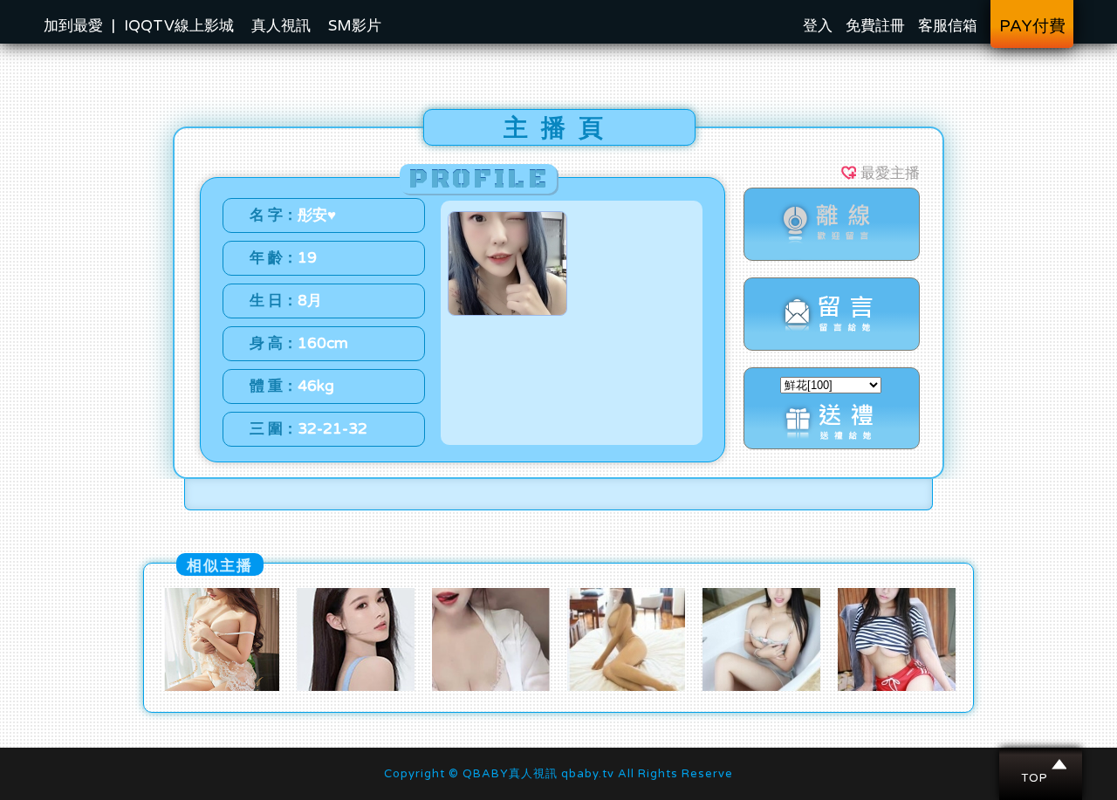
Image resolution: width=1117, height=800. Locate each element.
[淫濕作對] (491, 686)
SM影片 (354, 26)
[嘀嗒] (897, 686)
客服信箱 (947, 26)
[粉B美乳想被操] (761, 686)
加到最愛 (73, 26)
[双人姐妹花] (356, 686)
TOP (1041, 763)
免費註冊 (875, 26)
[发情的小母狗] (220, 686)
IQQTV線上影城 (179, 26)
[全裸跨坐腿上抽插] (626, 686)
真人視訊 (281, 26)
